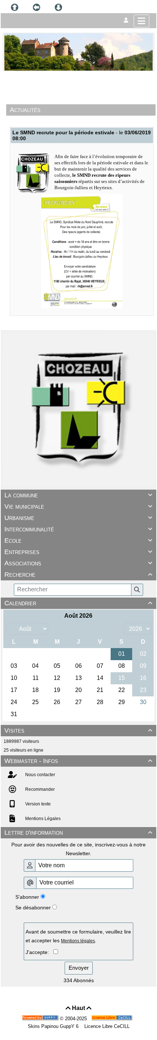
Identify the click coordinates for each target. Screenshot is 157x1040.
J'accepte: (39, 952)
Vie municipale (78, 506)
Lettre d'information (78, 832)
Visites (78, 730)
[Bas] (58, 7)
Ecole (78, 540)
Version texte (37, 804)
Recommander (39, 789)
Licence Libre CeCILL (106, 1026)
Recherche (78, 574)
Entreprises (78, 551)
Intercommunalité (78, 529)
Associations (78, 563)
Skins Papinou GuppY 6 (54, 1026)
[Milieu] (36, 7)
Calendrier (78, 603)
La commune (78, 495)
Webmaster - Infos (78, 760)
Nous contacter (39, 774)
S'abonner (27, 897)
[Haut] (14, 7)
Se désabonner (33, 907)
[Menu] (141, 21)
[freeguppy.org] (41, 1018)
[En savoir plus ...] (112, 1018)
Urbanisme (78, 517)
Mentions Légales (42, 818)
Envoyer (79, 968)
